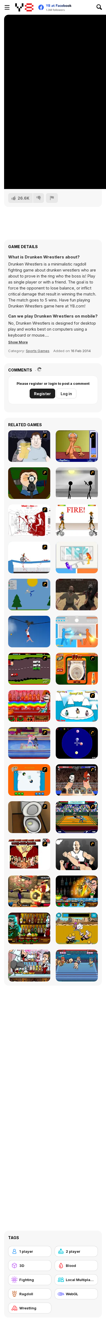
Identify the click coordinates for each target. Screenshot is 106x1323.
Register (42, 393)
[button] (18, 342)
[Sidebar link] (7, 7)
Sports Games (37, 351)
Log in (66, 393)
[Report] (52, 198)
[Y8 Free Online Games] (24, 7)
